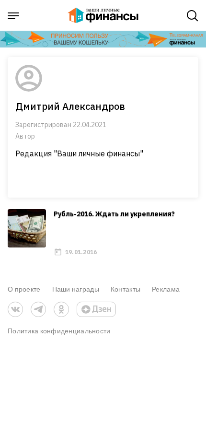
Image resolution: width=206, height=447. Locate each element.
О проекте (24, 289)
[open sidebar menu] (13, 15)
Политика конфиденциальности (59, 331)
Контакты (125, 289)
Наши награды (75, 289)
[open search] (192, 15)
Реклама (166, 289)
